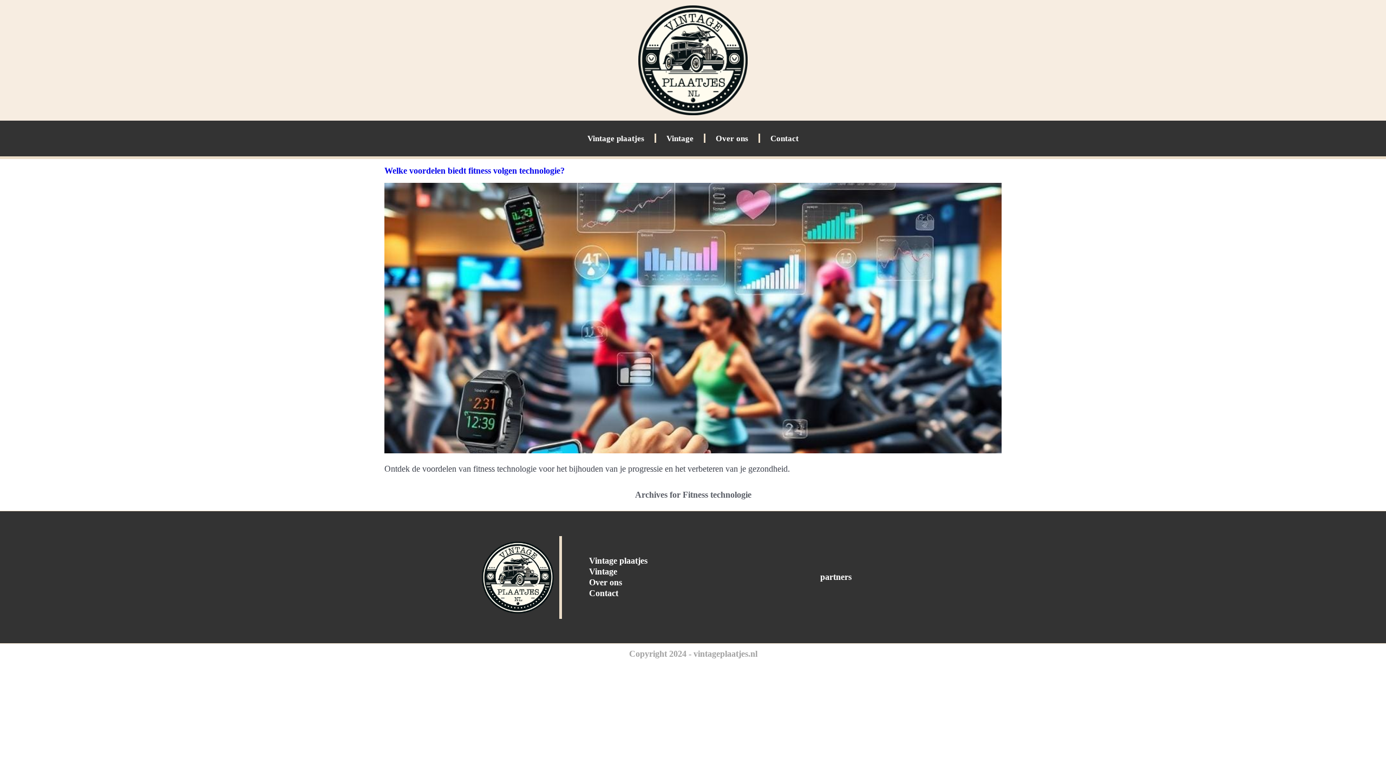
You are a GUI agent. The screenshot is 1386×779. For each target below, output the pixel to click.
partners (836, 577)
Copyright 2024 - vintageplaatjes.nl (693, 653)
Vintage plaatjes (615, 138)
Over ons (732, 138)
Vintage (680, 138)
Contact (784, 138)
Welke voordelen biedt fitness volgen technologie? (474, 170)
